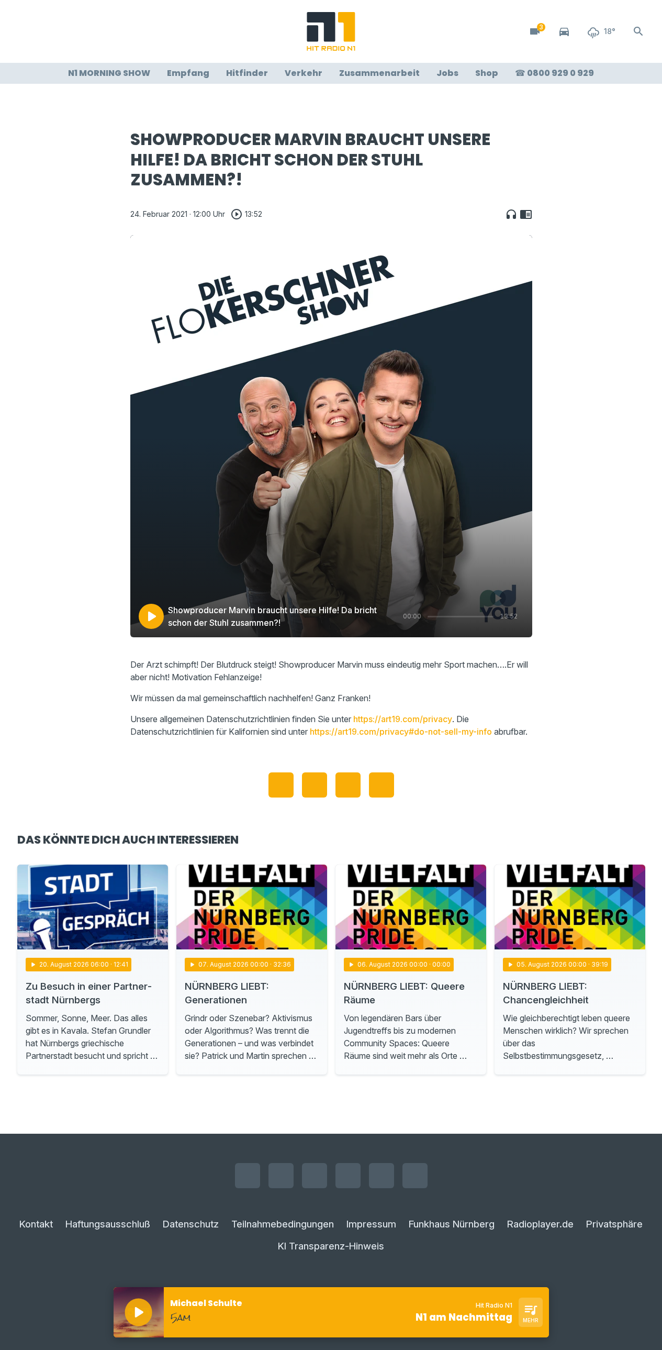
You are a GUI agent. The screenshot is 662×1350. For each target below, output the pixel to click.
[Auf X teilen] (314, 785)
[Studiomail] (111, 31)
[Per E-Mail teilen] (381, 785)
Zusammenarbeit (379, 73)
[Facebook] (27, 31)
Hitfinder (247, 73)
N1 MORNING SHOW (109, 73)
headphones (511, 214)
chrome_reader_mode (526, 214)
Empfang (188, 73)
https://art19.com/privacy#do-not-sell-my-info (401, 731)
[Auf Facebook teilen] (281, 785)
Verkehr (303, 73)
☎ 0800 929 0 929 (554, 73)
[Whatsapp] (90, 31)
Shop (486, 73)
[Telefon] (132, 31)
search (638, 31)
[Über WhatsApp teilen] (348, 785)
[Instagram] (48, 31)
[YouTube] (69, 31)
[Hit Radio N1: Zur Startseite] (331, 31)
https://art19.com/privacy (402, 719)
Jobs (447, 73)
